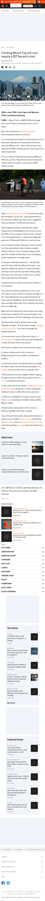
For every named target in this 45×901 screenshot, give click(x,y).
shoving (28, 419)
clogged (22, 425)
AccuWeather (6, 850)
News (3, 47)
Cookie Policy (19, 897)
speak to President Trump (32, 422)
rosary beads (8, 422)
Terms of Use (5, 897)
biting (21, 419)
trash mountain (28, 131)
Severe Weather (18, 533)
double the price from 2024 (17, 213)
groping (8, 400)
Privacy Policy (12, 897)
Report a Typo (5, 498)
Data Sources (37, 897)
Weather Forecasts (19, 508)
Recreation (10, 47)
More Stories (11, 703)
